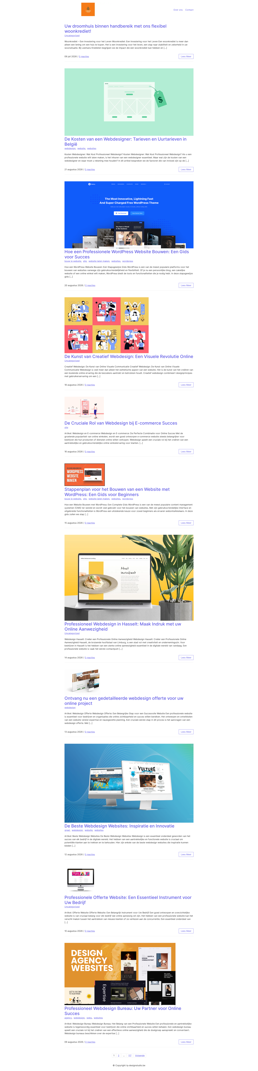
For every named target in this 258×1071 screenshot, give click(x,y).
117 (129, 1055)
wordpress (127, 261)
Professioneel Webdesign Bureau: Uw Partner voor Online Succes (122, 1011)
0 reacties (84, 56)
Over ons (178, 9)
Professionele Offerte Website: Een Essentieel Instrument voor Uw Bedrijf (127, 900)
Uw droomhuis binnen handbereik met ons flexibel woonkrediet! (115, 28)
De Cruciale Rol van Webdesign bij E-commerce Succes (120, 423)
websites (91, 148)
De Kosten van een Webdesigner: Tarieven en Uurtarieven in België (125, 141)
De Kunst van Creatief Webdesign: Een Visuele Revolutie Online (128, 356)
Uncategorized (72, 35)
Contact (189, 9)
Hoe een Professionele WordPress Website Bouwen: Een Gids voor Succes (126, 254)
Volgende (140, 1055)
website (81, 148)
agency (68, 1017)
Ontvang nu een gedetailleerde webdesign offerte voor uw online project (123, 701)
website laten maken (99, 261)
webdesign (70, 148)
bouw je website (72, 261)
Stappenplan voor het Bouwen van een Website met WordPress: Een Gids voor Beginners (117, 492)
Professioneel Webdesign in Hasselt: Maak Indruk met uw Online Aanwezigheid (122, 626)
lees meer (186, 56)
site (85, 261)
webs (89, 1017)
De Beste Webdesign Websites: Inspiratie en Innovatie (119, 826)
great (67, 830)
